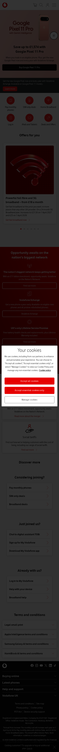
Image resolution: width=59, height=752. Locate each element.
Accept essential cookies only (29, 390)
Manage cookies (29, 399)
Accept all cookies (29, 381)
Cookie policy (45, 370)
